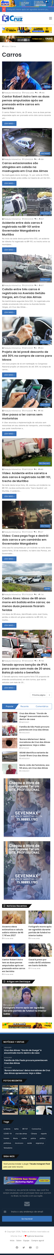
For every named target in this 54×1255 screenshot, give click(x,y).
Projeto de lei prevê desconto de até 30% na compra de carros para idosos (27, 356)
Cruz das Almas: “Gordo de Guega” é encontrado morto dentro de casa (34, 716)
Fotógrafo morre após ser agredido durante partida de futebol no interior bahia (40, 931)
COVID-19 (7, 1134)
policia (33, 1138)
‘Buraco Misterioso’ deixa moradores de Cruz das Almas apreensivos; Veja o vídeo (34, 742)
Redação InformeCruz (12, 93)
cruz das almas (21, 1134)
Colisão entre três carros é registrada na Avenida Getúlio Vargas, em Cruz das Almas (23, 293)
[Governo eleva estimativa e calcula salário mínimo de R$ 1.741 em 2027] (13, 917)
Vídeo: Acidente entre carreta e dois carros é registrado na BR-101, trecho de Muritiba (26, 477)
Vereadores (8, 1148)
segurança (40, 1143)
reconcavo (19, 1143)
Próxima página (38, 695)
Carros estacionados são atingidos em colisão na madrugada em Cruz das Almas (25, 167)
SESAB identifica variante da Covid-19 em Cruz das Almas (33, 754)
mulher (24, 1138)
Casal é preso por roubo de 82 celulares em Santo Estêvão (40, 962)
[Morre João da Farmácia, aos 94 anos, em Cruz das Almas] (9, 769)
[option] (27, 1001)
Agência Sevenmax (35, 1236)
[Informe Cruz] (12, 18)
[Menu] (50, 19)
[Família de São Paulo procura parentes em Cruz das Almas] (9, 730)
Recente (24, 706)
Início (6, 46)
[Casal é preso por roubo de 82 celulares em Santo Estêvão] (40, 950)
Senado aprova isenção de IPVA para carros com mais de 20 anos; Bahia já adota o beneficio (26, 668)
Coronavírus (36, 1129)
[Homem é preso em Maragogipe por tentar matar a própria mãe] (10, 1110)
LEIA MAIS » (9, 123)
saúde (29, 1143)
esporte (44, 1134)
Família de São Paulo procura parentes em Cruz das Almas (34, 728)
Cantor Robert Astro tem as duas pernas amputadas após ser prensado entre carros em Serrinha (25, 102)
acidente (7, 1129)
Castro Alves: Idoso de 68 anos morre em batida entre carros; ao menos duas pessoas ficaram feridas (26, 604)
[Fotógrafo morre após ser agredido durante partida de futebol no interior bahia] (40, 917)
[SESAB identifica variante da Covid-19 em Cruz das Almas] (9, 756)
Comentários (42, 706)
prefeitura (7, 1143)
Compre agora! (37, 1240)
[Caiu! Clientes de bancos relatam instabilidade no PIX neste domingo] (44, 1110)
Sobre (18, 1240)
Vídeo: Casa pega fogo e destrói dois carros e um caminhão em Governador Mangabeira (25, 540)
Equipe (26, 1240)
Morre (15, 1138)
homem (6, 1138)
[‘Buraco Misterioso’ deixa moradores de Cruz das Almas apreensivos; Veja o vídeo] (9, 743)
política (42, 1138)
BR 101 (25, 1129)
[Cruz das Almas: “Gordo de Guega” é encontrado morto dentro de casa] (9, 717)
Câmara (34, 1134)
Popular (9, 706)
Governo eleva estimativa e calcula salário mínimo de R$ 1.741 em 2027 (12, 931)
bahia (16, 1129)
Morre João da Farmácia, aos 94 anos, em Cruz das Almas (34, 766)
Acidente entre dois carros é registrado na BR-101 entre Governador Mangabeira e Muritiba (22, 228)
